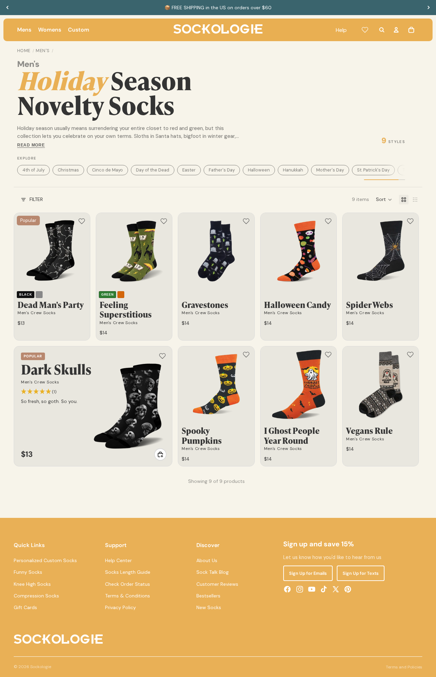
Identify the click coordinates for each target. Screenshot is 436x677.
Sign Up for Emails (308, 573)
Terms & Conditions (127, 596)
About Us (206, 560)
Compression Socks (36, 596)
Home (24, 51)
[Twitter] (336, 589)
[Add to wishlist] (81, 221)
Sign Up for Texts (361, 573)
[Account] (396, 29)
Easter (189, 170)
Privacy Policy (120, 608)
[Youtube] (312, 589)
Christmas (68, 170)
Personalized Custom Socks (45, 560)
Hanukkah (293, 170)
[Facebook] (287, 589)
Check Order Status (127, 584)
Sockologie (40, 666)
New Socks (208, 608)
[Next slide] (428, 7)
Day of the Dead (152, 170)
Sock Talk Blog (212, 572)
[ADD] (160, 454)
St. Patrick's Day (373, 170)
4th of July (33, 170)
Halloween (259, 170)
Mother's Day (330, 170)
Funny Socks (28, 572)
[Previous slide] (7, 7)
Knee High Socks (32, 584)
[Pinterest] (348, 589)
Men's (43, 51)
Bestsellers (208, 596)
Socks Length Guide (127, 572)
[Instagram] (300, 589)
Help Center (118, 560)
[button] (384, 199)
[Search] (381, 29)
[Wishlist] (364, 29)
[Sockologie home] (218, 29)
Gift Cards (25, 608)
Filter (36, 199)
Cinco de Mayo (107, 170)
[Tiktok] (324, 589)
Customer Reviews (217, 584)
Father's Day (222, 170)
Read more (31, 145)
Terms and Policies (404, 667)
